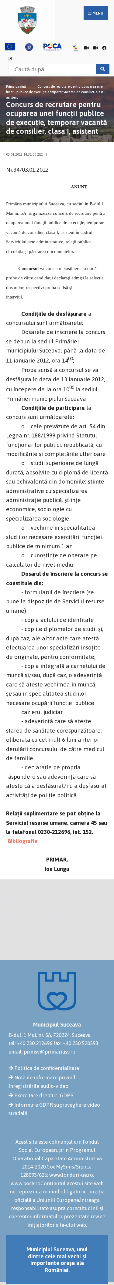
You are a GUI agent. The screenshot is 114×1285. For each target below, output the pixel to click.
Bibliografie (22, 841)
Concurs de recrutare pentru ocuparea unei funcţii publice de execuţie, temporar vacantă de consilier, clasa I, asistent (56, 92)
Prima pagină (16, 86)
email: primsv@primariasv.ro (42, 1052)
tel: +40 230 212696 (30, 1043)
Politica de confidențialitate (46, 1068)
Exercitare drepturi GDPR (44, 1095)
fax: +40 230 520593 (76, 1043)
